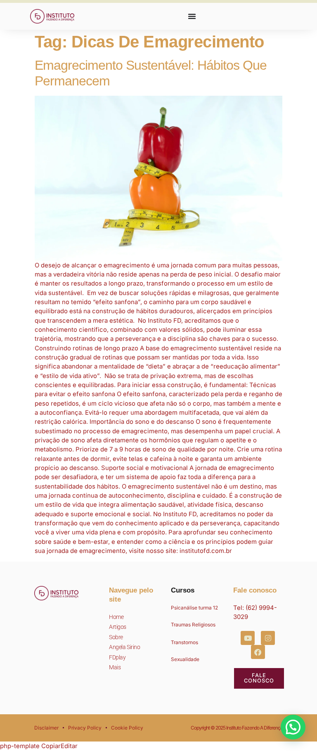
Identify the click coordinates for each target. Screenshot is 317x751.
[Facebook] (258, 652)
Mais (115, 667)
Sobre (116, 637)
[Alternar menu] (192, 16)
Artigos (117, 626)
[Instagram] (268, 638)
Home (116, 617)
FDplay (117, 657)
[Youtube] (248, 638)
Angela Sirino (124, 647)
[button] (293, 727)
